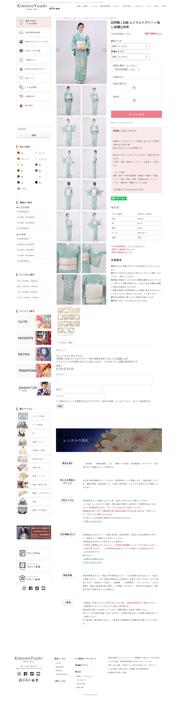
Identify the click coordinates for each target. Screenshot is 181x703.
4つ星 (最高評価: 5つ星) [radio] (68, 368)
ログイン (116, 6)
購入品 (78, 672)
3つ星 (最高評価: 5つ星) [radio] (64, 368)
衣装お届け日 (119, 84)
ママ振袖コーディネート (85, 659)
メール (60, 396)
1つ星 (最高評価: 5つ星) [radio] (57, 368)
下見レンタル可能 (114, 665)
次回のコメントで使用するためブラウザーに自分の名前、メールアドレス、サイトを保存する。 (105, 401)
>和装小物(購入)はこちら (122, 252)
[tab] (65, 342)
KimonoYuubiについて (140, 665)
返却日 (116, 97)
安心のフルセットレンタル (142, 661)
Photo (164, 6)
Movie (156, 6)
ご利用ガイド (126, 665)
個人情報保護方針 (142, 669)
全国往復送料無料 (126, 661)
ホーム (59, 18)
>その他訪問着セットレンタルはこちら (128, 246)
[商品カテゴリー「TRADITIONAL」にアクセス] (34, 370)
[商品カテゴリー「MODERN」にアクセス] (34, 338)
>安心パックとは (126, 276)
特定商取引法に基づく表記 (117, 672)
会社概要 (132, 669)
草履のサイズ (117, 51)
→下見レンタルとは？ (92, 521)
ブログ (148, 6)
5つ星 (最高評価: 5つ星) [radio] (72, 368)
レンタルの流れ (113, 661)
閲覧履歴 (138, 658)
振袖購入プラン (82, 665)
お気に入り (139, 6)
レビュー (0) (65, 343)
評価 (59, 366)
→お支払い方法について (93, 559)
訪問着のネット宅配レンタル (73, 18)
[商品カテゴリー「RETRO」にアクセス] (34, 354)
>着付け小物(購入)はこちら (123, 249)
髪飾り (85, 6)
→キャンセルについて (92, 562)
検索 (34, 135)
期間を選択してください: (125, 66)
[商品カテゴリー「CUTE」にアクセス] (34, 321)
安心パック (116, 41)
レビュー (61, 374)
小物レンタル (60, 681)
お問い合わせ (123, 669)
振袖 (79, 6)
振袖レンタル (60, 659)
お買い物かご (128, 6)
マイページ (129, 658)
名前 (59, 389)
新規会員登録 (105, 6)
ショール (94, 6)
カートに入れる (136, 114)
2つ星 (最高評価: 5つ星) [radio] (61, 368)
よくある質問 (112, 669)
